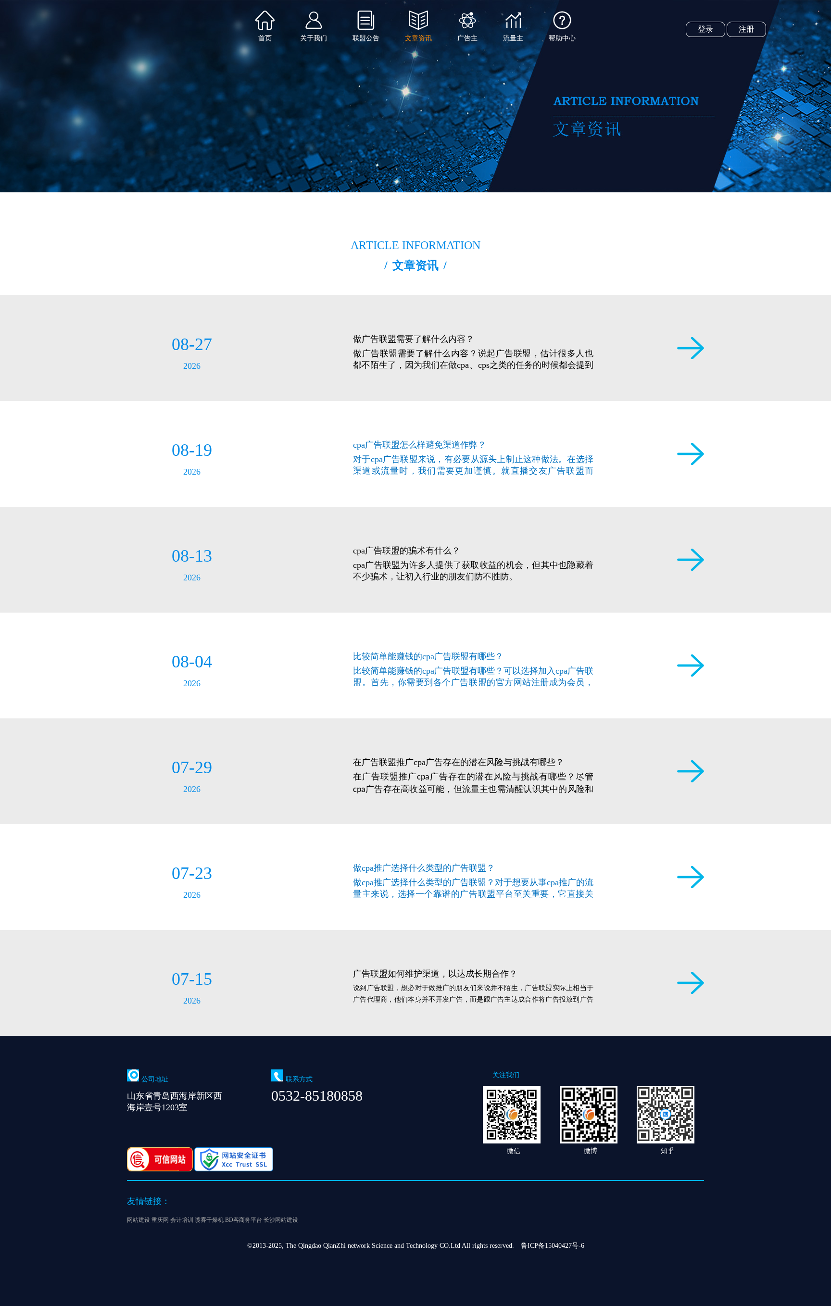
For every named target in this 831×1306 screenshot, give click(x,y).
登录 (705, 29)
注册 (746, 29)
